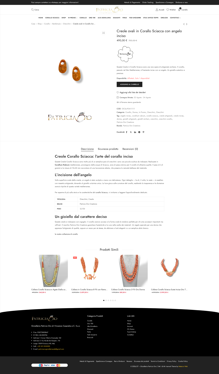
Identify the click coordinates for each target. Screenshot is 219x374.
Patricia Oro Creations (125, 122)
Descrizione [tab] (87, 149)
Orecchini (67, 23)
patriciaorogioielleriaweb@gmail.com (51, 349)
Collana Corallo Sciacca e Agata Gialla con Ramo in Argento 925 (58, 289)
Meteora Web (183, 366)
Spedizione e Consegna (164, 2)
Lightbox (103, 33)
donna (119, 119)
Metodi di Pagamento (132, 2)
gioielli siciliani (143, 119)
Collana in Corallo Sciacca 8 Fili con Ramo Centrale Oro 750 (96, 289)
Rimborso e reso (182, 2)
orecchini (154, 119)
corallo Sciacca (102, 192)
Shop (40, 23)
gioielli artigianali (129, 119)
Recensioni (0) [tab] (130, 149)
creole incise (178, 115)
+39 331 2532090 (43, 346)
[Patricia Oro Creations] (125, 54)
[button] (115, 300)
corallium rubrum (138, 115)
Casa (33, 23)
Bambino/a (56, 23)
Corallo (47, 23)
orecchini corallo (165, 119)
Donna (135, 112)
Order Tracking (147, 2)
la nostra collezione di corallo (66, 234)
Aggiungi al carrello (129, 84)
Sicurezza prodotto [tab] (108, 149)
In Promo (142, 112)
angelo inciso (125, 115)
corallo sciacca (152, 115)
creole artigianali (165, 115)
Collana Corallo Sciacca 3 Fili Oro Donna (128, 289)
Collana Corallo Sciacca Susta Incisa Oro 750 (169, 289)
